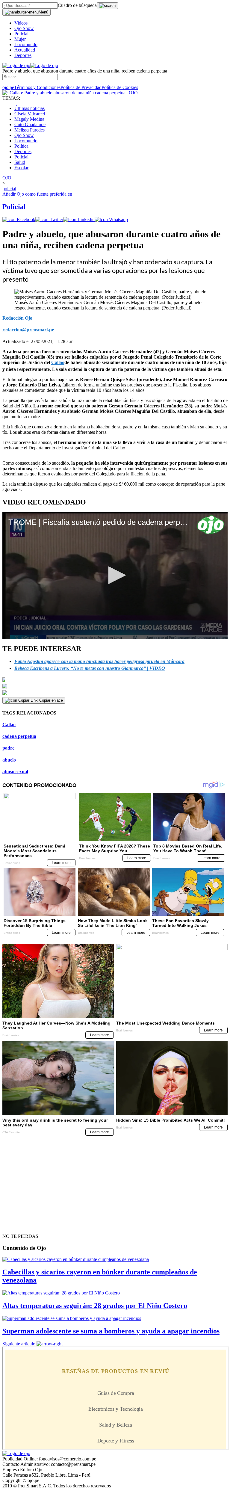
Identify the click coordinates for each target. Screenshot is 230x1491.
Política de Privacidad (81, 87)
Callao (9, 724)
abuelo (9, 759)
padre (8, 747)
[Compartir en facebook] (18, 219)
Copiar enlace (51, 700)
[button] (115, 575)
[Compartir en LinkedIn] (79, 219)
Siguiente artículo (18, 1343)
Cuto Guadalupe (30, 124)
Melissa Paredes (29, 129)
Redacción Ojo (17, 318)
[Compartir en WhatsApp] (111, 219)
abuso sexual (15, 771)
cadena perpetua (19, 736)
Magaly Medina (29, 119)
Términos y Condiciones (37, 87)
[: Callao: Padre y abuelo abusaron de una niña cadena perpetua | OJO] (70, 92)
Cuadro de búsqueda (77, 5)
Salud (19, 162)
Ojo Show (24, 28)
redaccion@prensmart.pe (28, 329)
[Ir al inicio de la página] (16, 1225)
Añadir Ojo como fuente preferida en (37, 194)
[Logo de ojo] (16, 65)
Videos (21, 22)
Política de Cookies (120, 87)
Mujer (20, 39)
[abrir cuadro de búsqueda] (107, 5)
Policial (21, 33)
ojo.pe (8, 87)
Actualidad (24, 49)
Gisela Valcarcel (29, 113)
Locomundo (25, 44)
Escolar (21, 167)
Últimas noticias (29, 108)
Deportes (22, 55)
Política (21, 146)
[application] (115, 575)
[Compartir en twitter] (49, 219)
